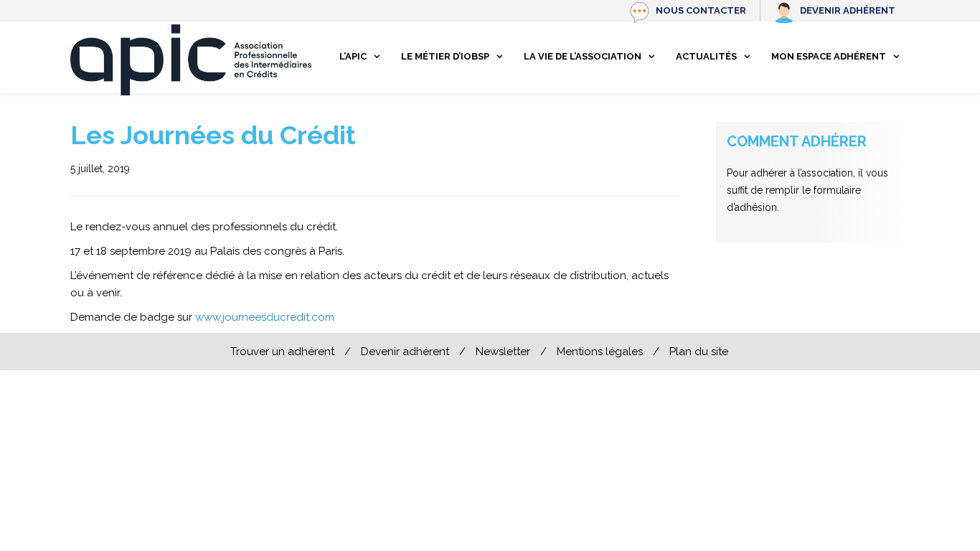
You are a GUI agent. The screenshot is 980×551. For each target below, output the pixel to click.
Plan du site (698, 351)
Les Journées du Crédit (213, 135)
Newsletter (503, 351)
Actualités (706, 56)
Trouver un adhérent (282, 351)
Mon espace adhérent (828, 56)
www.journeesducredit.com (264, 317)
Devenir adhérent (847, 10)
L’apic (353, 56)
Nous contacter (701, 10)
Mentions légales (600, 351)
